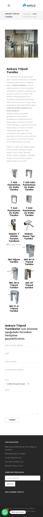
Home (35, 14)
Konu (7, 380)
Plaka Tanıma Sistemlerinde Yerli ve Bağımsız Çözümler (21, 448)
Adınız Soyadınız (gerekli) (14, 345)
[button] (5, 512)
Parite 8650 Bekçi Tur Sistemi (15, 454)
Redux (33, 511)
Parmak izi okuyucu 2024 (14, 466)
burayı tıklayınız (13, 111)
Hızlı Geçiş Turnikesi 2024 (14, 462)
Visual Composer (24, 511)
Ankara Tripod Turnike (29, 17)
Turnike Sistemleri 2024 (13, 458)
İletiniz (7, 390)
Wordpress (16, 511)
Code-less (32, 508)
